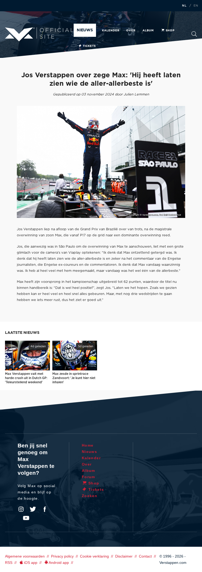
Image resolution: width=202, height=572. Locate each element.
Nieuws (85, 30)
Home (88, 445)
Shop (170, 30)
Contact (145, 556)
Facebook (44, 509)
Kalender (110, 30)
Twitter (32, 509)
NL (184, 5)
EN (196, 5)
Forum (88, 477)
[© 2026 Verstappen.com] (101, 162)
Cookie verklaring (94, 556)
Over (130, 30)
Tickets (89, 46)
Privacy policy (62, 556)
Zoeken (194, 35)
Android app (59, 562)
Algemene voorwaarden (25, 556)
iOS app (30, 562)
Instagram (21, 509)
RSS (8, 562)
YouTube (26, 518)
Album (148, 30)
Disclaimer (124, 556)
